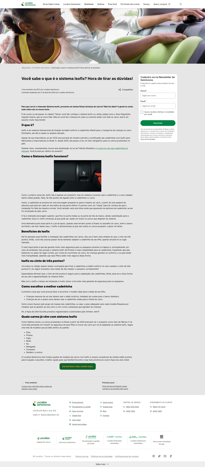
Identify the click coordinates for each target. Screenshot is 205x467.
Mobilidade (89, 4)
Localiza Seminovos (71, 4)
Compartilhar (127, 90)
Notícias (100, 4)
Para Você (112, 4)
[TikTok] (159, 456)
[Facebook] (170, 456)
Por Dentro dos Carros (130, 4)
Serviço (146, 4)
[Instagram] (153, 456)
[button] (129, 411)
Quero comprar (160, 4)
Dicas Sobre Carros (51, 4)
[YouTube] (165, 456)
